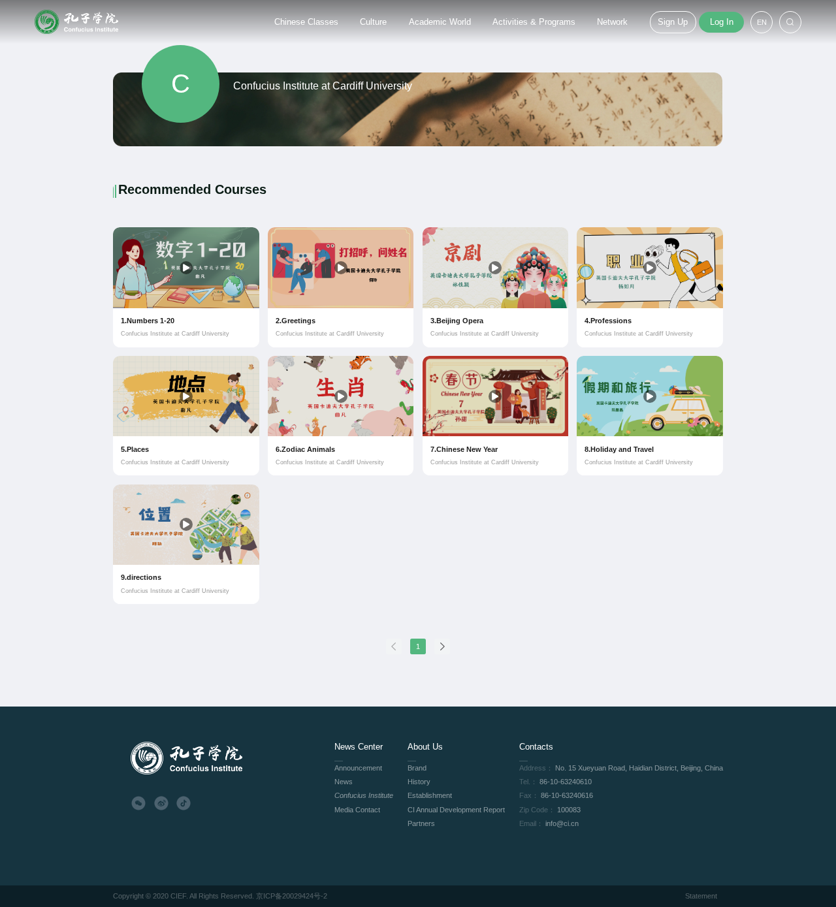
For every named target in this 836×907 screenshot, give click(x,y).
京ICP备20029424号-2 (291, 896)
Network (612, 22)
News (343, 782)
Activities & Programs (533, 22)
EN (762, 22)
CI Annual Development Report (456, 810)
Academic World (440, 22)
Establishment (430, 795)
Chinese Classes (306, 22)
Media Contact (357, 810)
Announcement (358, 768)
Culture (373, 22)
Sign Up (673, 22)
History (419, 782)
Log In (721, 22)
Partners (421, 823)
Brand (417, 768)
